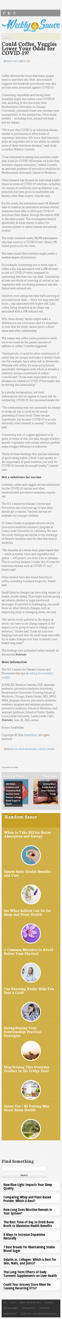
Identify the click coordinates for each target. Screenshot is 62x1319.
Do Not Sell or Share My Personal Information (39, 1313)
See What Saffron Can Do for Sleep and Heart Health (27, 912)
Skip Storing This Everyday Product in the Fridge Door (27, 1068)
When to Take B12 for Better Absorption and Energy (27, 834)
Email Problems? (10, 1313)
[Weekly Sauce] (31, 25)
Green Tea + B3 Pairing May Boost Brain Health (27, 1107)
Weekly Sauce (12, 61)
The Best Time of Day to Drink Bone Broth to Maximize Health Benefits (28, 1224)
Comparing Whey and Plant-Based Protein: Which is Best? (27, 1199)
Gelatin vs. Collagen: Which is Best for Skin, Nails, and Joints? (29, 1261)
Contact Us (49, 1302)
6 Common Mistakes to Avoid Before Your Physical (28, 951)
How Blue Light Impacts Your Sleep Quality (27, 1186)
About (13, 1302)
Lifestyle (42, 749)
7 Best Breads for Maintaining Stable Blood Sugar (29, 1248)
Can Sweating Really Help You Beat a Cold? (29, 990)
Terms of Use (45, 1308)
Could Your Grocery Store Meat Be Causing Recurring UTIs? (27, 1286)
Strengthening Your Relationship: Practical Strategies (22, 1031)
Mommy (50, 749)
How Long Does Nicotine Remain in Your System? (27, 1211)
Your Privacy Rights (11, 1308)
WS (5, 1302)
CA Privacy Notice (28, 1308)
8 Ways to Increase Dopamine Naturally (24, 1236)
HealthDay (30, 735)
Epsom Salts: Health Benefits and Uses (27, 873)
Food (15, 749)
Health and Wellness (28, 749)
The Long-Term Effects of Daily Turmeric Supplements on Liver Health (30, 1273)
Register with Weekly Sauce (30, 1302)
